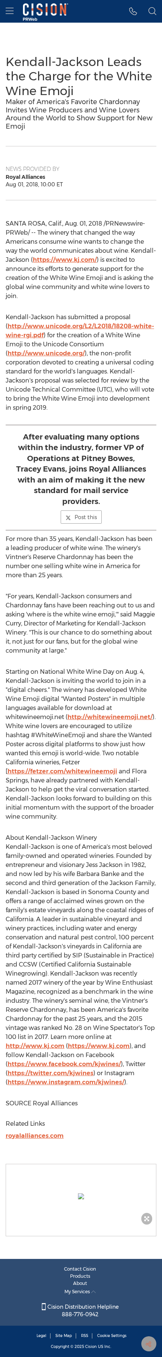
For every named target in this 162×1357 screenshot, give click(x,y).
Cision (91, 1346)
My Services (77, 1291)
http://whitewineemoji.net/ (110, 717)
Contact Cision (80, 1269)
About (80, 1283)
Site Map (63, 1335)
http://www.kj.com (35, 1046)
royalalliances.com (35, 1135)
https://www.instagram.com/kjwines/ (66, 1082)
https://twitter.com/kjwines (50, 1073)
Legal (41, 1335)
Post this (86, 517)
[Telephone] (133, 11)
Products (80, 1276)
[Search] (152, 11)
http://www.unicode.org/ (46, 353)
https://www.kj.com (99, 1046)
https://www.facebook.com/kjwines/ (64, 1064)
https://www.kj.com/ (65, 259)
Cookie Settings (112, 1335)
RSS (84, 1335)
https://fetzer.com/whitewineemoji (62, 771)
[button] (81, 1196)
